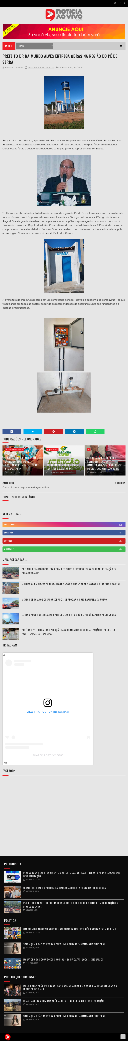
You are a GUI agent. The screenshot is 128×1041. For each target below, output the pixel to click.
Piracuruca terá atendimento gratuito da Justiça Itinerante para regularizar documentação (71, 874)
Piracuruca (67, 67)
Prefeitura (78, 67)
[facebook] (120, 3)
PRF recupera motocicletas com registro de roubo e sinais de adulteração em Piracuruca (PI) (70, 904)
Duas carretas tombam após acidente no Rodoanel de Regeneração (63, 1001)
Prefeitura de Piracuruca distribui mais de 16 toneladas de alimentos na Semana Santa (21, 463)
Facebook (8, 532)
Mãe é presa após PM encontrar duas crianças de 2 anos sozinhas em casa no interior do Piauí (70, 987)
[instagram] (115, 3)
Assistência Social (14, 449)
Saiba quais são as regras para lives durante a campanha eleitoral (64, 944)
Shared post (42, 755)
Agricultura (52, 449)
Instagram (9, 524)
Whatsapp (9, 549)
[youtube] (124, 3)
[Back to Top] (123, 1036)
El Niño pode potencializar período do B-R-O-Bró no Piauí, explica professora (69, 614)
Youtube (8, 541)
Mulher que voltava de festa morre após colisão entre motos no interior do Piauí (71, 584)
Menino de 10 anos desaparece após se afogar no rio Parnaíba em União (64, 599)
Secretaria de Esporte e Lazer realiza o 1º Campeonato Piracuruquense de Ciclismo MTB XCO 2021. (104, 463)
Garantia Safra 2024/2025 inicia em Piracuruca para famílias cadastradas (62, 465)
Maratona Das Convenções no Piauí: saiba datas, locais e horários (63, 959)
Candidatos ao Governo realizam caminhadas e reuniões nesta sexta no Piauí (69, 929)
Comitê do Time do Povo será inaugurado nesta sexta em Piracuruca (64, 888)
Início (8, 46)
